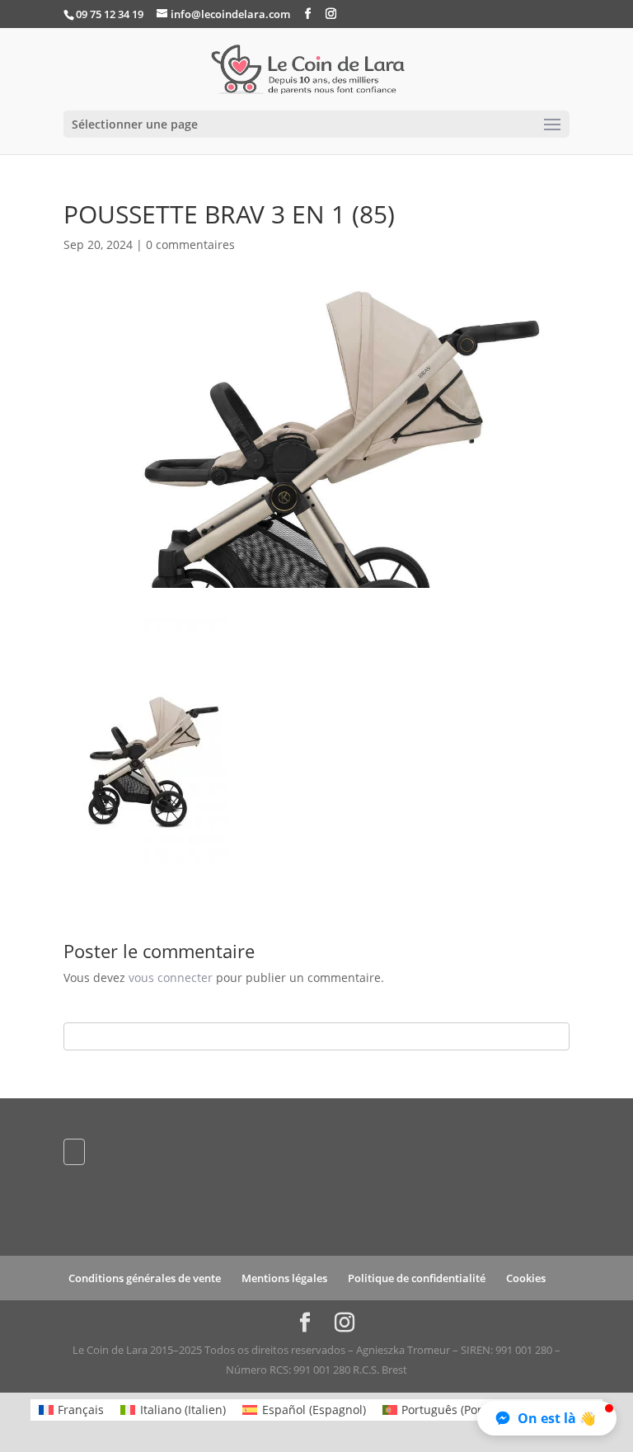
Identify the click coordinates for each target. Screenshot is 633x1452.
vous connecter (171, 977)
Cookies (526, 1278)
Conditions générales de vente (144, 1278)
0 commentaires (190, 244)
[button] (547, 1418)
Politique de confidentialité (416, 1278)
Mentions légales (284, 1278)
